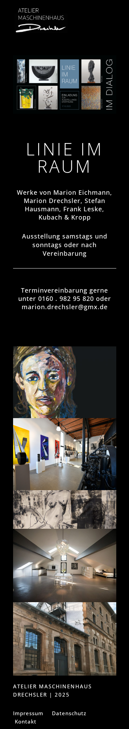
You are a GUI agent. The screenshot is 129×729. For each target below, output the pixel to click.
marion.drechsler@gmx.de (65, 307)
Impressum (28, 713)
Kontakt (25, 721)
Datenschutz (69, 713)
